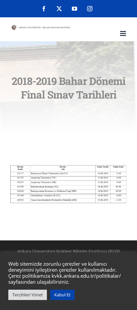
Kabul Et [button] (62, 295)
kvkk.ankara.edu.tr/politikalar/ (86, 275)
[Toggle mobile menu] (123, 33)
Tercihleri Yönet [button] (27, 295)
